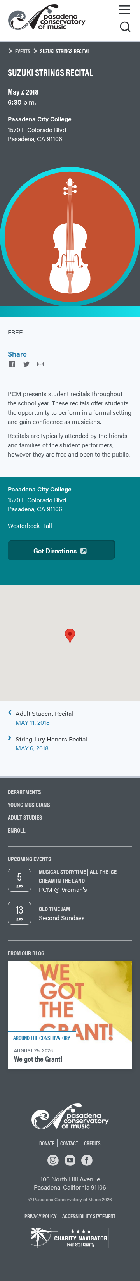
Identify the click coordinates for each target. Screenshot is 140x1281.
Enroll (17, 830)
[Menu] (124, 9)
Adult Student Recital (44, 718)
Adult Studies (25, 817)
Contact (69, 1143)
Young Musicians (29, 804)
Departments (24, 791)
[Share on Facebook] (12, 363)
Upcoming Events (29, 858)
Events (22, 51)
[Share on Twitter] (26, 363)
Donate (46, 1143)
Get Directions (55, 550)
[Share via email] (40, 363)
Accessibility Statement (89, 1216)
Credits (92, 1143)
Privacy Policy (40, 1216)
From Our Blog (26, 952)
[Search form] (125, 27)
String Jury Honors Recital (51, 743)
